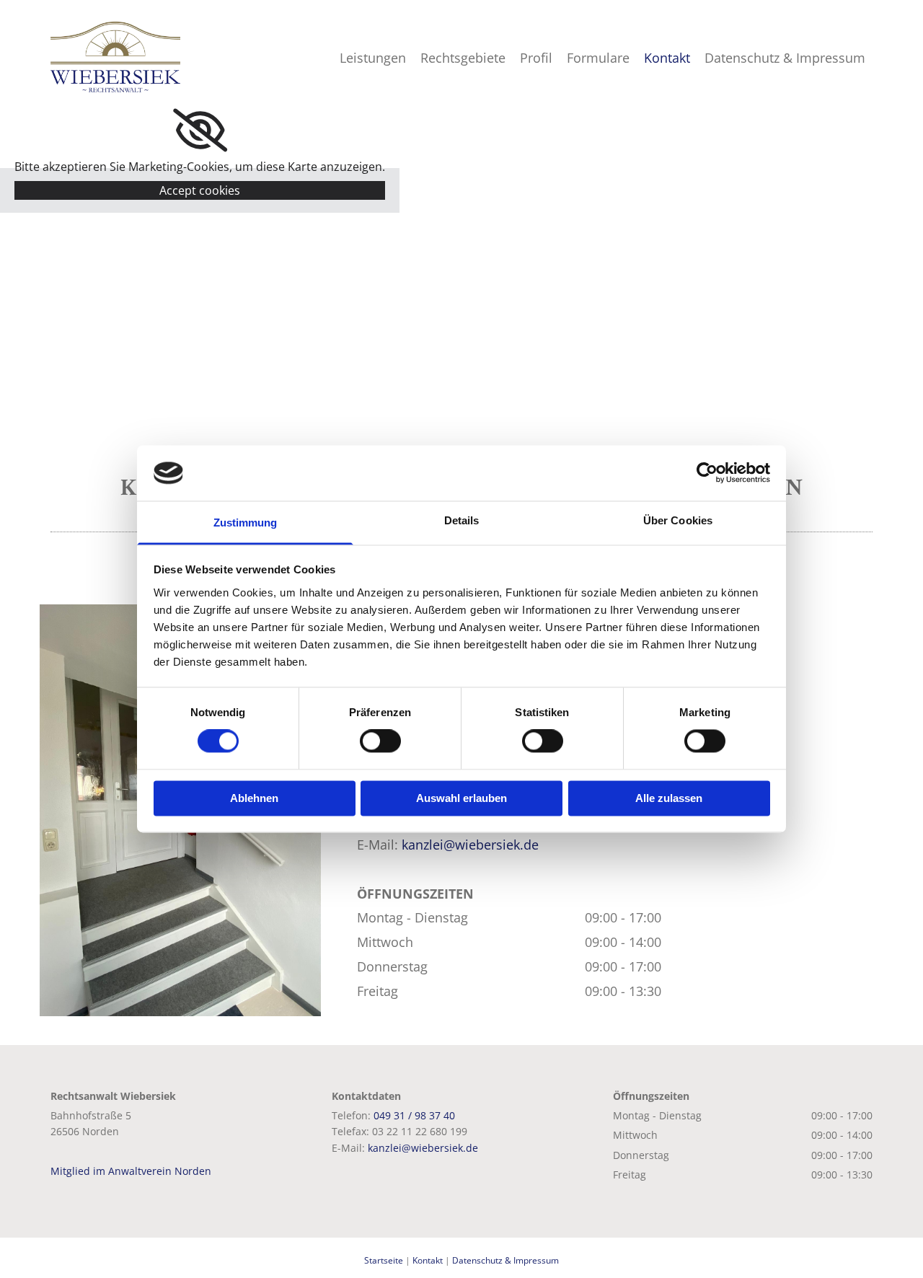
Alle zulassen (668, 798)
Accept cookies (199, 190)
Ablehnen (254, 798)
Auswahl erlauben (461, 798)
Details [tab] (462, 520)
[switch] (380, 741)
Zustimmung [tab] (245, 522)
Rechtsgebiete (462, 57)
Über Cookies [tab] (677, 520)
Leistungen (373, 57)
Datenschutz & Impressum (785, 57)
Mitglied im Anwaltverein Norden (130, 1171)
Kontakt (667, 57)
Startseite (383, 1260)
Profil (536, 57)
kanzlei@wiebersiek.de (470, 844)
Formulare (598, 57)
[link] (200, 130)
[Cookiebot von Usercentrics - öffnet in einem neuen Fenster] (707, 473)
